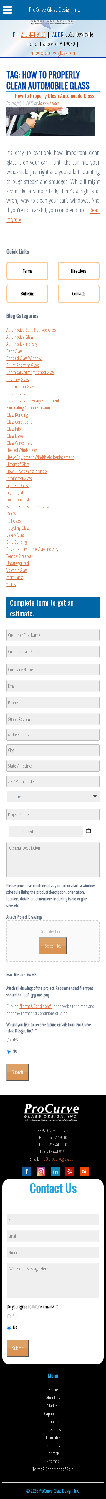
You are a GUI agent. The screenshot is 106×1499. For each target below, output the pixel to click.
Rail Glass (13, 521)
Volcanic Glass (16, 570)
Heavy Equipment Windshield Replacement (40, 457)
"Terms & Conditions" (35, 1006)
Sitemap (53, 1461)
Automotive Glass (19, 337)
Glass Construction (20, 422)
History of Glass (17, 464)
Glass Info (13, 429)
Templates (53, 1421)
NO (15, 1051)
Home (53, 1389)
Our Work (13, 513)
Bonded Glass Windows (24, 358)
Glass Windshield (19, 443)
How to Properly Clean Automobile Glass (54, 96)
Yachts (11, 584)
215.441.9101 (33, 34)
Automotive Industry (21, 344)
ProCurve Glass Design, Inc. (54, 10)
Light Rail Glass (17, 485)
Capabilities (53, 1413)
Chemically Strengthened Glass (30, 372)
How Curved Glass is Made (26, 471)
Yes (15, 1315)
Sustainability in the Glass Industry (32, 549)
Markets (53, 1405)
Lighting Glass (16, 492)
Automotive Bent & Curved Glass (31, 330)
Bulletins (27, 293)
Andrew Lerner (48, 103)
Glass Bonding (17, 414)
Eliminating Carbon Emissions (28, 407)
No (15, 1327)
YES (15, 1039)
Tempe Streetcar (19, 556)
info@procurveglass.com (53, 53)
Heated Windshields (21, 450)
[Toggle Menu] (10, 10)
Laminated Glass (19, 478)
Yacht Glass (14, 577)
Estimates (53, 1437)
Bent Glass (14, 351)
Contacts (78, 293)
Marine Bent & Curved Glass (27, 506)
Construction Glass (20, 386)
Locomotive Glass (19, 499)
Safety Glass (15, 535)
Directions (78, 271)
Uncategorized (17, 563)
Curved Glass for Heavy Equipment (32, 400)
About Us (53, 1397)
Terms (27, 271)
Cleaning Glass (17, 379)
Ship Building (16, 542)
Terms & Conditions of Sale (53, 1469)
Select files (53, 946)
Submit (17, 1072)
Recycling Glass (17, 528)
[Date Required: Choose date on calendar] (88, 831)
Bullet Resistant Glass (22, 365)
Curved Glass (16, 393)
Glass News (14, 436)
